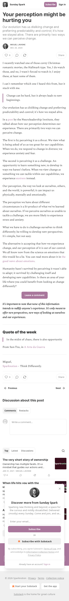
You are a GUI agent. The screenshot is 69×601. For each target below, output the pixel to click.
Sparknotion (10, 366)
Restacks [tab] (23, 410)
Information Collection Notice (40, 551)
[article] (34, 467)
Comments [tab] (10, 410)
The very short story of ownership (25, 459)
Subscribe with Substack (37, 541)
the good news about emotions (34, 259)
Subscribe (50, 4)
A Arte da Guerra (34, 347)
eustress (21, 178)
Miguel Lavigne (18, 45)
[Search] (63, 451)
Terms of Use (50, 548)
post (10, 120)
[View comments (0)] (17, 55)
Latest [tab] (14, 450)
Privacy (32, 578)
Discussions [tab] (27, 450)
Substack (18, 594)
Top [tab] (6, 450)
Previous (12, 388)
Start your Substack (26, 586)
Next (58, 388)
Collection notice (55, 578)
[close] (59, 488)
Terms (41, 578)
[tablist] (16, 410)
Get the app (50, 586)
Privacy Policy (34, 555)
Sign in (62, 4)
